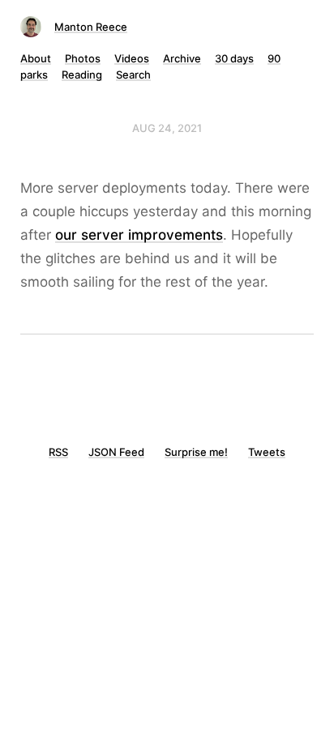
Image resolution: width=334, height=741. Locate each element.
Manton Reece (90, 26)
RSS (58, 451)
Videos (131, 58)
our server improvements (139, 235)
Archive (182, 58)
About (35, 58)
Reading (82, 74)
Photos (83, 58)
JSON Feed (116, 451)
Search (133, 74)
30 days (234, 58)
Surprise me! (196, 451)
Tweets (266, 451)
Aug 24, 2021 (167, 127)
